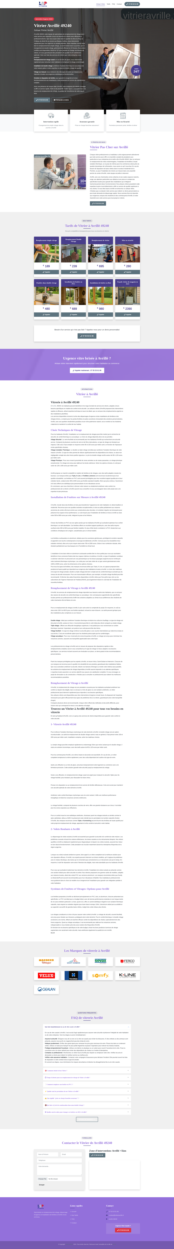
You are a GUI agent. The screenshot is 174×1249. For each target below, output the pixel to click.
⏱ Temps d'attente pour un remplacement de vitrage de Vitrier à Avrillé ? (67, 1077)
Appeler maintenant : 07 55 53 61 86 (88, 370)
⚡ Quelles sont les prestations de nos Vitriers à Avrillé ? (62, 1091)
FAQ (113, 4)
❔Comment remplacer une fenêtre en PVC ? (59, 1084)
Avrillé (54, 406)
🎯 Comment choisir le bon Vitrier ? (56, 1070)
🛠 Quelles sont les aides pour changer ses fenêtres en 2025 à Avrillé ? (66, 1112)
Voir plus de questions (85, 1119)
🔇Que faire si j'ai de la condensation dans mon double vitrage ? (64, 1105)
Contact (119, 4)
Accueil (74, 1211)
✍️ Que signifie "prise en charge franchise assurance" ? (62, 1098)
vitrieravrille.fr (69, 1244)
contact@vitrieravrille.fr (116, 1215)
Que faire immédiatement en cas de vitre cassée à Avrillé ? (62, 1027)
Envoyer (41, 1185)
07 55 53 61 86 (99, 203)
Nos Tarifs (75, 1215)
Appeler (47, 272)
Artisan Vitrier (100, 4)
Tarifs (108, 4)
